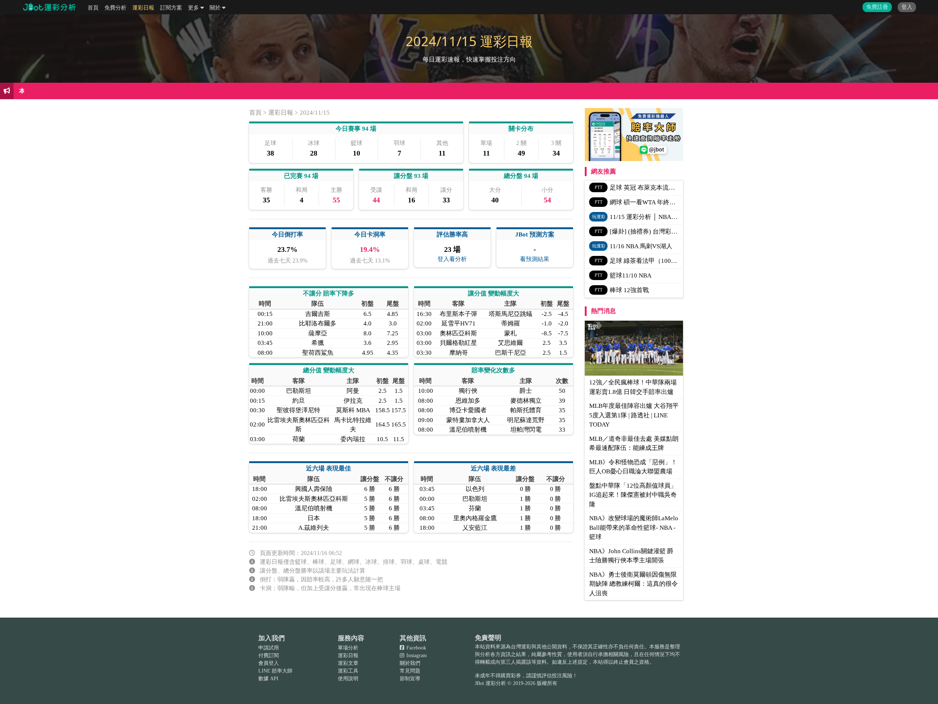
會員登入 (268, 663)
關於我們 (410, 663)
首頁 (93, 8)
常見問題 (410, 671)
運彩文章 (348, 663)
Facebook (415, 648)
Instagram (416, 655)
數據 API (268, 678)
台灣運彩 (521, 646)
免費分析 (115, 8)
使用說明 (348, 678)
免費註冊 (877, 7)
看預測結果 (534, 259)
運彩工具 (348, 671)
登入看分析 (452, 259)
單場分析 (348, 648)
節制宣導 (410, 678)
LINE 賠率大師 (275, 671)
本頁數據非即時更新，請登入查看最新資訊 (78, 90)
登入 (906, 7)
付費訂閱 (268, 655)
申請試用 (268, 648)
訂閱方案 (171, 8)
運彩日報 (143, 8)
